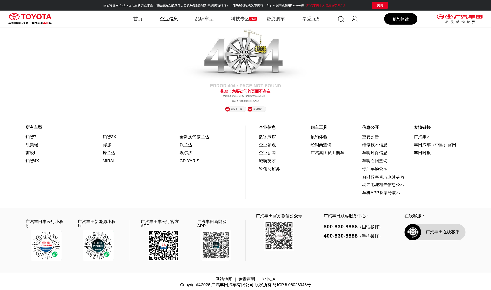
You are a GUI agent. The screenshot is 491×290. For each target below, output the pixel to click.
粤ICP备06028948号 (292, 285)
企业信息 (267, 128)
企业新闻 (267, 153)
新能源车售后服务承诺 (383, 177)
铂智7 (31, 137)
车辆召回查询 (374, 161)
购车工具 (319, 128)
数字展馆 (267, 137)
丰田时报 (422, 153)
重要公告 (370, 137)
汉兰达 (186, 145)
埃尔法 (186, 152)
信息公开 (370, 128)
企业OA (268, 279)
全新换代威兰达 (194, 137)
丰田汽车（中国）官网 (435, 145)
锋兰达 (109, 152)
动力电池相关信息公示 (383, 185)
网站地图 (224, 279)
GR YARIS (189, 161)
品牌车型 (204, 18)
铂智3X (109, 137)
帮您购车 (275, 18)
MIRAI (108, 161)
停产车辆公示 (374, 169)
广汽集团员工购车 (327, 153)
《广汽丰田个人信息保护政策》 (325, 5)
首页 (138, 18)
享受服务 (311, 18)
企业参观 (267, 145)
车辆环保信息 (374, 153)
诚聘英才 (267, 161)
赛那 (107, 145)
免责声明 (246, 279)
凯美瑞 (32, 145)
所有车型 (34, 127)
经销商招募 (269, 169)
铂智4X (32, 161)
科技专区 (240, 18)
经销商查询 (321, 145)
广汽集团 (422, 137)
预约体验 (401, 19)
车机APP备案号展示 (381, 193)
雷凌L (31, 152)
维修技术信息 (374, 145)
